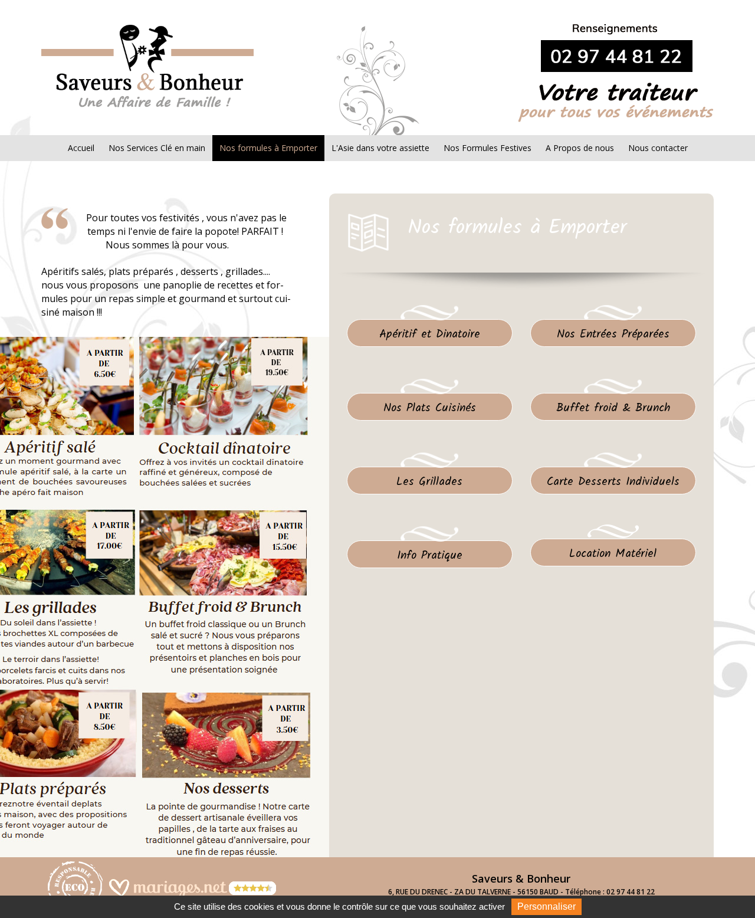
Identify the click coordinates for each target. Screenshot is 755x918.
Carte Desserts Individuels (613, 482)
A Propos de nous (580, 147)
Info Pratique (429, 555)
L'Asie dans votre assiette (380, 147)
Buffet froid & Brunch (613, 408)
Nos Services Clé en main (157, 147)
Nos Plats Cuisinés (429, 408)
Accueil (81, 147)
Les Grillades (429, 482)
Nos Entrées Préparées (613, 334)
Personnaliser (546, 906)
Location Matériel (612, 554)
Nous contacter (658, 147)
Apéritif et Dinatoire (429, 334)
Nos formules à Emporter (268, 147)
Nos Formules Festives (487, 147)
